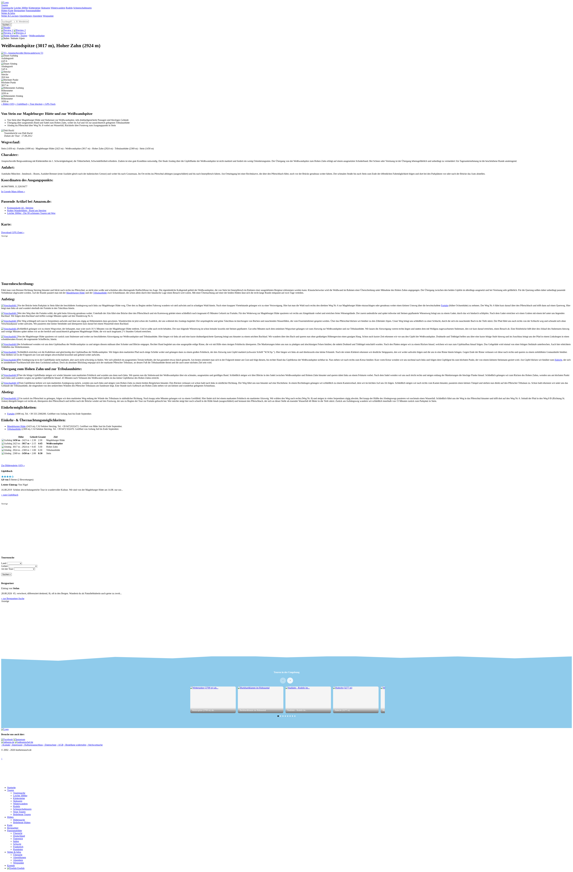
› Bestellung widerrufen (75, 745)
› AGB (60, 745)
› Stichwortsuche (95, 745)
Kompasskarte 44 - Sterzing (20, 208)
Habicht (558, 360)
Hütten (4, 10)
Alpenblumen (25, 16)
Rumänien (18, 849)
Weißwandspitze (37, 35)
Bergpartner (19, 10)
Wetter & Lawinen (10, 16)
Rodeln (69, 8)
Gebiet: (4, 566)
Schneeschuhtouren (82, 8)
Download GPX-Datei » (12, 232)
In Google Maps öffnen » (13, 191)
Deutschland (19, 836)
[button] (278, 716)
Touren (4, 5)
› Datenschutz (49, 745)
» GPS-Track (49, 104)
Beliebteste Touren (22, 814)
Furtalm (444, 305)
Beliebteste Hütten (21, 822)
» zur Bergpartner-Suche (12, 598)
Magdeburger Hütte (75, 293)
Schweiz (17, 844)
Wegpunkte (48, 16)
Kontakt (11, 865)
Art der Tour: (7, 569)
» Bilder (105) (7, 104)
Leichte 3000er (21, 8)
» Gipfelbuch (21, 104)
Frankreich (18, 846)
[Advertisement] (286, 258)
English (20, 868)
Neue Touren (19, 811)
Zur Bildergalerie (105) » (13, 465)
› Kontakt (5, 745)
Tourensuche (7, 8)
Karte (10, 10)
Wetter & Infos (8, 13)
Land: (4, 563)
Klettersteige (34, 8)
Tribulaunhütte (100, 293)
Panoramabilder (33, 10)
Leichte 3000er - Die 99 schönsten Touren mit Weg (31, 213)
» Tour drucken (35, 104)
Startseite (11, 787)
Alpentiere (37, 16)
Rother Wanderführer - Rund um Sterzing (26, 210)
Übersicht (17, 833)
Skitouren (45, 8)
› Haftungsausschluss (33, 745)
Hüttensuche (19, 820)
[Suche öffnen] (1, 18)
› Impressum (16, 745)
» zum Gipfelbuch (9, 495)
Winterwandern (58, 8)
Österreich (18, 838)
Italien (16, 841)
